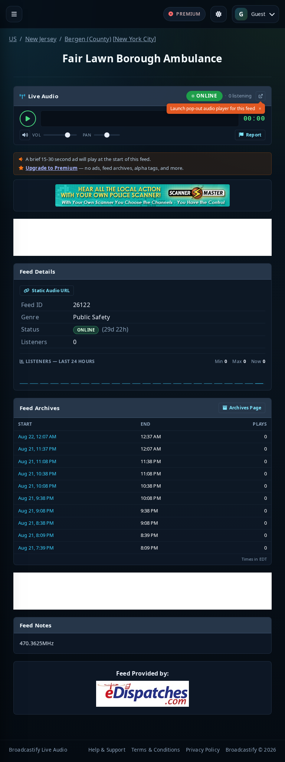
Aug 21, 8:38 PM (36, 522)
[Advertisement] (142, 237)
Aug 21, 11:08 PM (37, 461)
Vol (36, 135)
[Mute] (25, 135)
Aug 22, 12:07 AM (37, 436)
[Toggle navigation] (14, 14)
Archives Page (245, 408)
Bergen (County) (88, 39)
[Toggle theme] (218, 14)
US (13, 39)
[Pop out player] (260, 96)
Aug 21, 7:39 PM (36, 547)
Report (253, 135)
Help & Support (106, 749)
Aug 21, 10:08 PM (37, 485)
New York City (134, 39)
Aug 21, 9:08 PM (36, 510)
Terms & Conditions (155, 749)
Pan (87, 135)
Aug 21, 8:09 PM (36, 535)
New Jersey (41, 39)
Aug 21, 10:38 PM (37, 473)
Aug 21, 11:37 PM (37, 448)
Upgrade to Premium (52, 168)
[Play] (28, 118)
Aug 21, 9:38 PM (36, 498)
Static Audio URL (50, 290)
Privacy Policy (203, 749)
